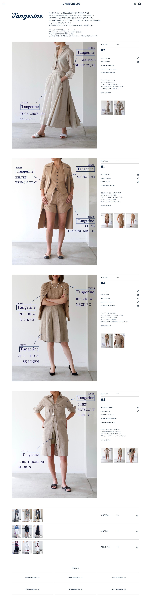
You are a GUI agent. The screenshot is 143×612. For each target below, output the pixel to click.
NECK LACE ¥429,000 (107, 302)
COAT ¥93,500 (105, 174)
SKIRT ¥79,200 (105, 61)
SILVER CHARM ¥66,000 (108, 305)
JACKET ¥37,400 (106, 178)
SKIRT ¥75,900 (105, 298)
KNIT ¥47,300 (105, 294)
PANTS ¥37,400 (105, 182)
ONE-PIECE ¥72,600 (107, 407)
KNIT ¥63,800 (105, 291)
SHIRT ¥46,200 (105, 58)
